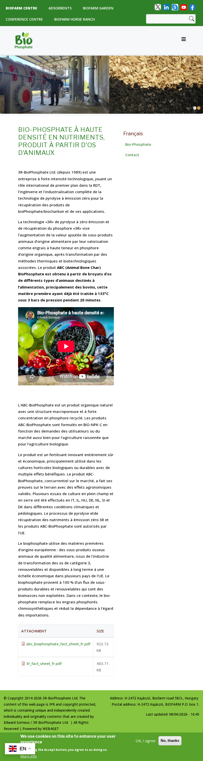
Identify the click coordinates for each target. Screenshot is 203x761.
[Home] (25, 40)
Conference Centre (24, 19)
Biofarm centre (21, 8)
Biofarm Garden (98, 8)
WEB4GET (51, 728)
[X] (158, 6)
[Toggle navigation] (184, 40)
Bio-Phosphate (138, 144)
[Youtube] (183, 6)
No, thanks (170, 740)
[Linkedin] (166, 6)
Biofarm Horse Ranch (74, 19)
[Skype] (175, 6)
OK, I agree (145, 740)
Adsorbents (60, 8)
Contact (132, 154)
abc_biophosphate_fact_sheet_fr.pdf (58, 643)
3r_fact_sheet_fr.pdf (44, 663)
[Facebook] (192, 6)
